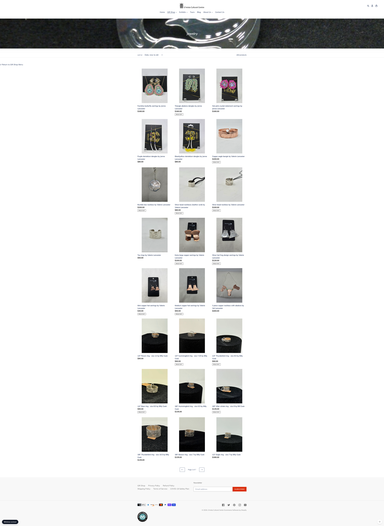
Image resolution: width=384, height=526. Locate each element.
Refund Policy (168, 485)
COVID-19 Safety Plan (179, 489)
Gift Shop (141, 485)
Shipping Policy (144, 489)
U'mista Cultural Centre (216, 510)
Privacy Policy (154, 485)
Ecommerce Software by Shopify (235, 510)
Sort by (140, 55)
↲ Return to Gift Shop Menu (11, 64)
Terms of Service (160, 489)
